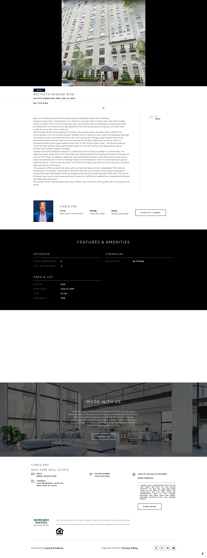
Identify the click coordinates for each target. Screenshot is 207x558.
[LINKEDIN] (168, 548)
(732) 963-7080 (97, 214)
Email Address (145, 478)
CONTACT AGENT (150, 213)
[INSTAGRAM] (162, 548)
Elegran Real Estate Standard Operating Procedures (107, 520)
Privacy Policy (130, 548)
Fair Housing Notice (64, 520)
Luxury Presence (54, 548)
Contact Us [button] (103, 437)
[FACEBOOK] (156, 548)
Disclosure (79, 520)
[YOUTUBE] (173, 548)
